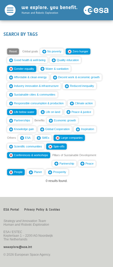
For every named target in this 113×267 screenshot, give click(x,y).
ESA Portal (11, 209)
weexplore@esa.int (17, 247)
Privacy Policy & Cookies (42, 209)
